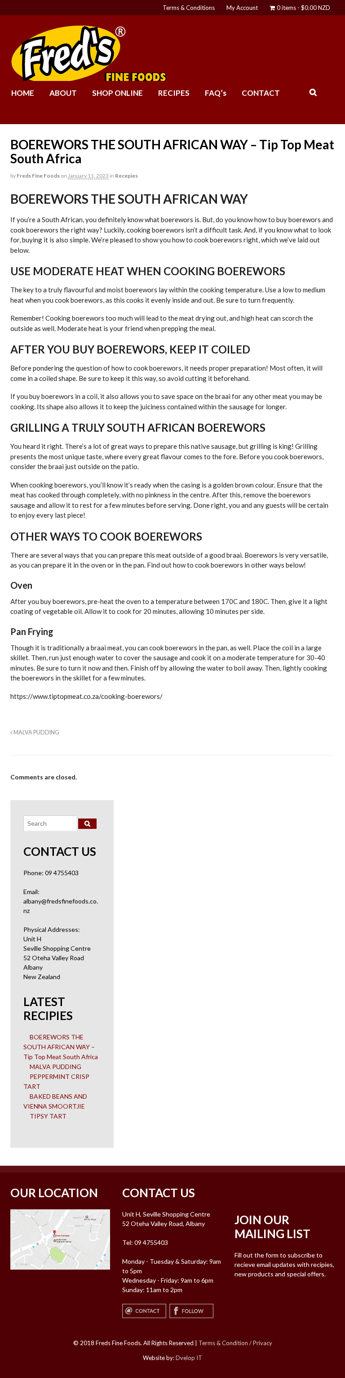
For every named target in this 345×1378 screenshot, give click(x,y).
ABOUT (63, 93)
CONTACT (261, 93)
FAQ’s (215, 93)
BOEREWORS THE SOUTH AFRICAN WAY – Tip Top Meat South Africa (60, 1046)
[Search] (87, 824)
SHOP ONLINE (117, 93)
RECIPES (174, 93)
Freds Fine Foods (38, 175)
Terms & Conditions (189, 7)
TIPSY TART (48, 1116)
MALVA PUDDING (36, 732)
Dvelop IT (189, 1357)
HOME (22, 93)
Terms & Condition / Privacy (235, 1343)
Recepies (126, 175)
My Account (242, 7)
